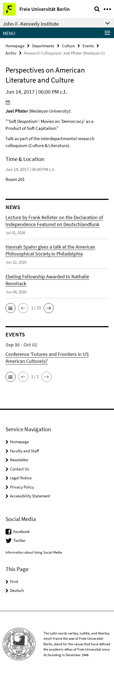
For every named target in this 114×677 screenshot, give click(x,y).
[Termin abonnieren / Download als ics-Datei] (57, 102)
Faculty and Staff (24, 450)
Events (88, 45)
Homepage (15, 45)
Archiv (11, 53)
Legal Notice (21, 477)
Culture (68, 45)
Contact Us (19, 469)
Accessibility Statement (30, 496)
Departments (43, 45)
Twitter (19, 540)
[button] (10, 308)
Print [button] (14, 581)
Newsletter (19, 459)
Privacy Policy (22, 487)
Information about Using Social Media (34, 552)
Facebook (21, 531)
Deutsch (17, 590)
